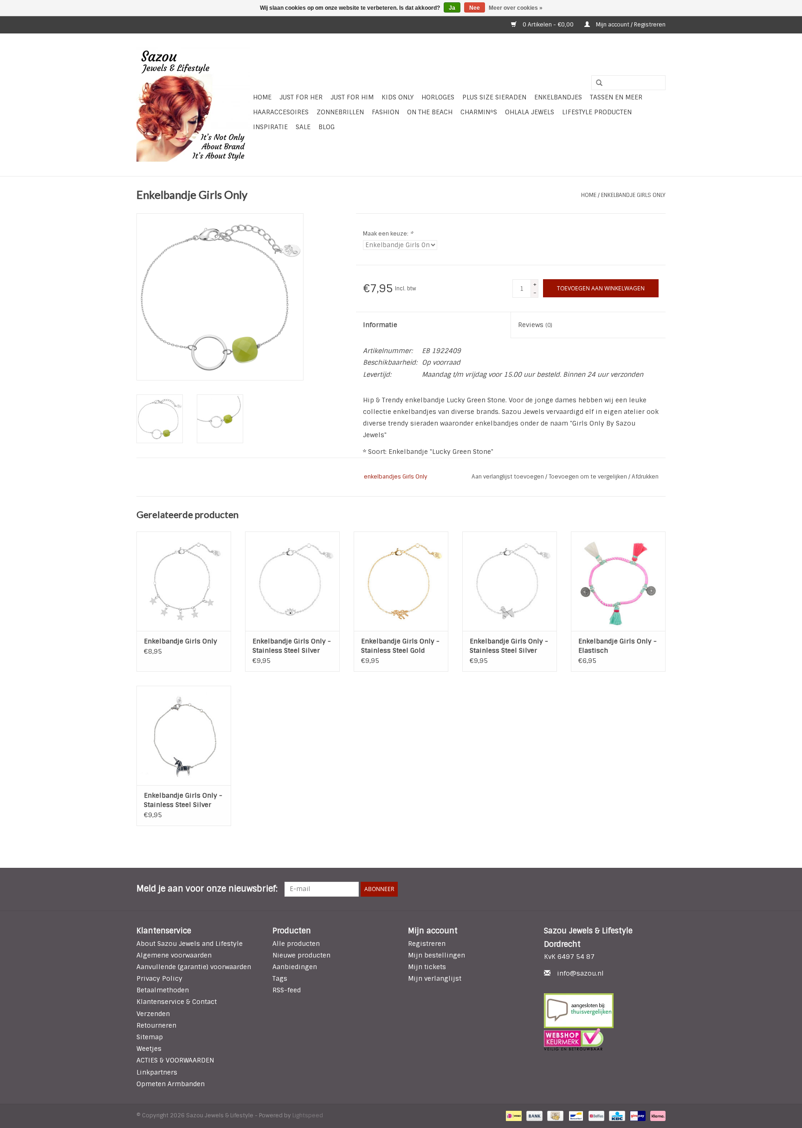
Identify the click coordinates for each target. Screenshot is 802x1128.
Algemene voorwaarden (174, 955)
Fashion (385, 112)
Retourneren (156, 1025)
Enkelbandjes (558, 97)
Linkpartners (156, 1072)
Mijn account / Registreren (630, 24)
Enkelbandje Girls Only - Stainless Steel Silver (291, 646)
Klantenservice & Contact (176, 1001)
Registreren (427, 943)
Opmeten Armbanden (170, 1084)
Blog (326, 127)
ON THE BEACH (430, 112)
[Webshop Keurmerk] (605, 1039)
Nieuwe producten (301, 955)
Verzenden (153, 1014)
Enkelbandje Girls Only (633, 195)
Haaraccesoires (281, 112)
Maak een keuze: (388, 233)
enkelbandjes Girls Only (395, 476)
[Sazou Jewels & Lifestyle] (193, 104)
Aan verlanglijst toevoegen (508, 476)
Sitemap (149, 1037)
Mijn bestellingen (436, 955)
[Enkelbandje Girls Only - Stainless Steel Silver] (292, 581)
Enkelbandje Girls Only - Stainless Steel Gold (400, 646)
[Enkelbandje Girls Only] (183, 581)
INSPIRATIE (270, 127)
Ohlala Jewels (529, 112)
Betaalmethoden (162, 990)
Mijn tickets (427, 967)
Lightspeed (307, 1115)
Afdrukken (645, 476)
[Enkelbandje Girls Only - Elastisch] (618, 581)
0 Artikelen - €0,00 (548, 24)
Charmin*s (478, 112)
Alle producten (296, 943)
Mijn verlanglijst (434, 978)
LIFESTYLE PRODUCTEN (597, 112)
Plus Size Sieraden (494, 97)
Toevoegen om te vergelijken (588, 476)
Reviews (535, 325)
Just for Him (352, 97)
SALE (303, 127)
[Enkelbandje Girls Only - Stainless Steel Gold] (401, 581)
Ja (452, 8)
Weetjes (149, 1048)
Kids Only (398, 97)
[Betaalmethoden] (513, 1115)
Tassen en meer (616, 97)
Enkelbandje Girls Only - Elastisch (617, 646)
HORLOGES (437, 97)
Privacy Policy (159, 978)
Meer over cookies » (516, 8)
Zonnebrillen (340, 112)
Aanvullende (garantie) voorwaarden (193, 967)
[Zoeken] (596, 83)
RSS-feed (286, 990)
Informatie (380, 325)
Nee (474, 8)
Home (262, 97)
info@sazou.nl (580, 973)
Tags (279, 978)
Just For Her (301, 97)
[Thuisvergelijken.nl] (605, 1010)
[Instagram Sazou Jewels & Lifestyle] (658, 889)
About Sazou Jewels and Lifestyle (189, 943)
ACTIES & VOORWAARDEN (175, 1060)
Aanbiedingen (294, 967)
